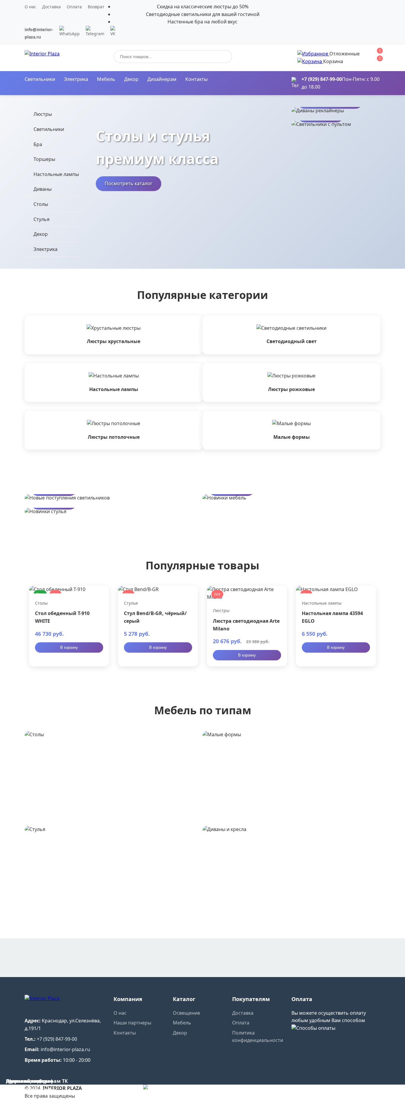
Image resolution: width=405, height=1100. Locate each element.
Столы (41, 204)
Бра (38, 144)
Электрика (76, 79)
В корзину (69, 647)
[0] (313, 53)
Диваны (43, 189)
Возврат (96, 6)
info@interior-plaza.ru (65, 1049)
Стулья (42, 219)
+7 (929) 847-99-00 (322, 79)
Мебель (106, 79)
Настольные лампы (56, 174)
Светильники (40, 79)
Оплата (74, 6)
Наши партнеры (132, 1022)
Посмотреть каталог (128, 183)
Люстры (43, 114)
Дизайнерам (161, 79)
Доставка (51, 6)
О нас (30, 6)
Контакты (196, 79)
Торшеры (44, 159)
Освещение (186, 1013)
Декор (131, 79)
